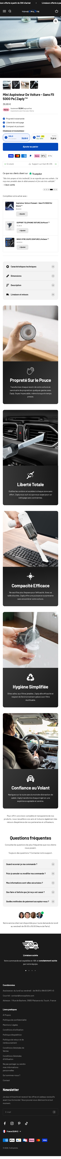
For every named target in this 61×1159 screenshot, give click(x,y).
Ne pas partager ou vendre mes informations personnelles (14, 1067)
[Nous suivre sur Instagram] (12, 1123)
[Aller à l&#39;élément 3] (25, 85)
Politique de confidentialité (14, 1020)
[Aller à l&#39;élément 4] (34, 85)
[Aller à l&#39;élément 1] (7, 85)
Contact (6, 1080)
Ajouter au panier (30, 146)
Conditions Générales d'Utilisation (12, 1057)
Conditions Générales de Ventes (13, 1049)
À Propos (7, 1015)
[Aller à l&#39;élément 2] (16, 85)
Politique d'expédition (12, 1034)
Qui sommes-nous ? (11, 1075)
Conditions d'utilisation (13, 1029)
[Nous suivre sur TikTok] (26, 1123)
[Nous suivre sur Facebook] (5, 1123)
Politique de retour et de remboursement (13, 1041)
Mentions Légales (10, 1025)
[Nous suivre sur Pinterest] (19, 1123)
